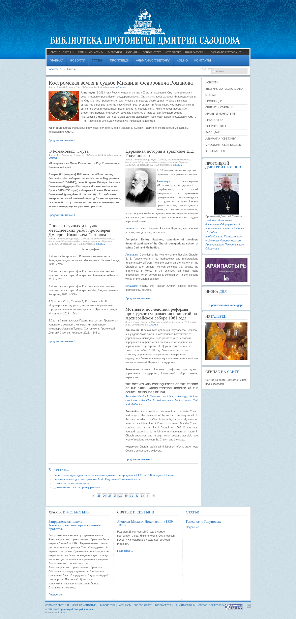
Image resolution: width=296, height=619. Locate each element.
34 (147, 495)
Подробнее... (56, 594)
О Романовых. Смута (69, 151)
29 (120, 495)
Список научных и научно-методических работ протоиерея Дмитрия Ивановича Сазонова (79, 230)
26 (104, 495)
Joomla (61, 612)
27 (109, 495)
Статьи (121, 87)
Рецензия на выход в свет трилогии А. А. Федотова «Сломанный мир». (97, 479)
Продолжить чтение (61, 140)
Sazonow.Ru (55, 69)
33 (142, 495)
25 (98, 495)
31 (131, 495)
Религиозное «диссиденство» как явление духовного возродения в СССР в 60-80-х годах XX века (114, 475)
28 (115, 495)
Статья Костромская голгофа (71, 483)
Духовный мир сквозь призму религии (77, 487)
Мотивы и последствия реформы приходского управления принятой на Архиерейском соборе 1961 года (161, 313)
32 (137, 495)
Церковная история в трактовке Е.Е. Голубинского (159, 153)
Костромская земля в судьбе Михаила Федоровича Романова (121, 82)
